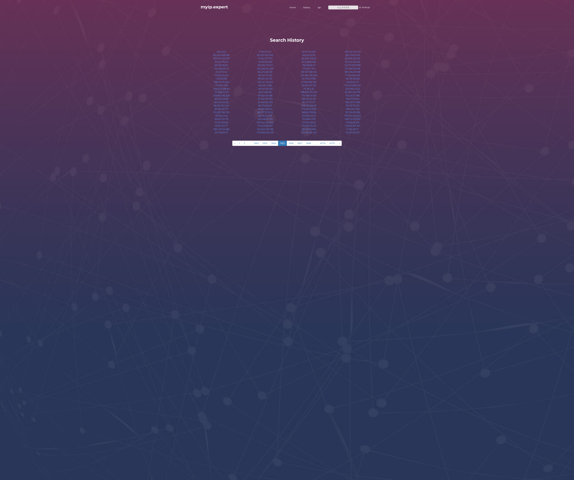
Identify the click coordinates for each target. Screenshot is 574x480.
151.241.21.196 (352, 95)
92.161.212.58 (221, 98)
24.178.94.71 (221, 132)
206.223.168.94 (221, 88)
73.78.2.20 (308, 88)
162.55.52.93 (308, 55)
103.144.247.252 (265, 122)
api (319, 7)
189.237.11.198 (352, 102)
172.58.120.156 (352, 68)
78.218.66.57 (309, 65)
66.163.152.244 (221, 105)
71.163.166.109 (352, 75)
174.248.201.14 (221, 68)
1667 (299, 143)
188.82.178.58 (308, 112)
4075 (332, 143)
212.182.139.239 (309, 75)
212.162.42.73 (309, 115)
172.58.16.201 (352, 122)
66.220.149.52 (308, 58)
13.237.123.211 (352, 132)
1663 (264, 143)
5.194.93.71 (352, 129)
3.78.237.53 (265, 51)
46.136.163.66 (353, 78)
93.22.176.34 (221, 61)
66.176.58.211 (265, 105)
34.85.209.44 (265, 109)
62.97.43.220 (309, 51)
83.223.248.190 (221, 55)
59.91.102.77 (221, 125)
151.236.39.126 (352, 112)
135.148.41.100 (265, 119)
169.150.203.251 (221, 58)
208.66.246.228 (221, 95)
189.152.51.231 (308, 98)
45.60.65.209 (265, 61)
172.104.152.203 (352, 115)
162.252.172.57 (265, 65)
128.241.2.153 (352, 109)
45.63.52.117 (352, 82)
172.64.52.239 (308, 109)
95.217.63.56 (352, 98)
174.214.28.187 (265, 125)
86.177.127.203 (265, 112)
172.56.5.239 (221, 85)
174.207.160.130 (221, 112)
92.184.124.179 (352, 92)
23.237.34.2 (221, 71)
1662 (256, 143)
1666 (291, 143)
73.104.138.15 (309, 122)
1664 (273, 143)
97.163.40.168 (265, 95)
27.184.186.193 (308, 82)
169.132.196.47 (308, 105)
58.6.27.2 (221, 51)
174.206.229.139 (265, 132)
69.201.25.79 (221, 119)
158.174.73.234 (221, 82)
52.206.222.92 (352, 58)
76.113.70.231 (352, 105)
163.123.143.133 (353, 51)
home (293, 7)
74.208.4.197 (309, 119)
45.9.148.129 (265, 92)
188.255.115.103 (309, 92)
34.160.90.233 (265, 102)
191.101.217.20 (265, 75)
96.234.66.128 (265, 71)
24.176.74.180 (309, 78)
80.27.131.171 (308, 102)
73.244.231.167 (352, 125)
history (306, 7)
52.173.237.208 (353, 65)
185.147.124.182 (221, 129)
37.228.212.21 (221, 92)
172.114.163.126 (352, 61)
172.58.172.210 (308, 125)
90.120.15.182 (309, 129)
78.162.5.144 (221, 115)
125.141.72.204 (265, 82)
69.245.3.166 (265, 85)
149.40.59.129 (265, 88)
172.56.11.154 (308, 68)
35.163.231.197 (265, 98)
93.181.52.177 (221, 109)
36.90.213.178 (309, 85)
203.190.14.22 (352, 88)
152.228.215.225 (265, 68)
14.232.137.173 (265, 58)
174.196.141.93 (308, 95)
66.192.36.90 (221, 65)
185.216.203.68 (352, 71)
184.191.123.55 (221, 102)
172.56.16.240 (221, 75)
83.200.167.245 (265, 55)
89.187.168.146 (309, 71)
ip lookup (364, 7)
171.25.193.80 (221, 122)
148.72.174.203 (352, 119)
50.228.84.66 (309, 61)
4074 (323, 143)
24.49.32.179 (265, 115)
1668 (308, 143)
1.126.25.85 (221, 78)
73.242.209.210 (352, 85)
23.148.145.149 (309, 132)
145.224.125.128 (265, 129)
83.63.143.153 (265, 78)
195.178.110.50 (352, 55)
